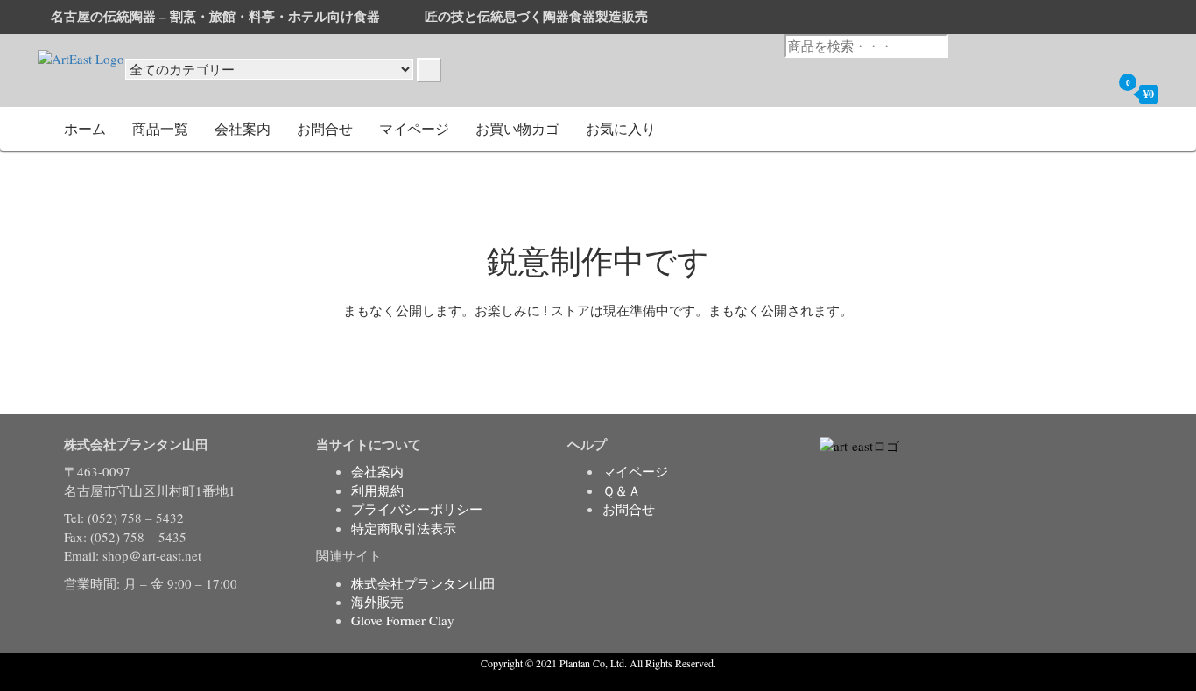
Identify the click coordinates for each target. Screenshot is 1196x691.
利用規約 (377, 490)
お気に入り (621, 128)
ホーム (85, 128)
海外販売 (377, 601)
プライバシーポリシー (416, 509)
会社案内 (243, 128)
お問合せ (325, 128)
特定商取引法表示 (403, 528)
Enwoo (585, 680)
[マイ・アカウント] (1093, 94)
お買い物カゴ (517, 128)
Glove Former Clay (402, 620)
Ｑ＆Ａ (621, 490)
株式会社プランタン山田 (423, 583)
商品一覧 (160, 128)
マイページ (414, 128)
